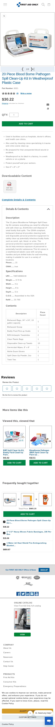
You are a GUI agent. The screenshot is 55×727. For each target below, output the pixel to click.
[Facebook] (18, 595)
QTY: (5, 114)
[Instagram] (32, 595)
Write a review (26, 93)
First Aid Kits (8, 677)
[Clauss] (37, 579)
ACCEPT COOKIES (27, 711)
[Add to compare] (48, 108)
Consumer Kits (9, 682)
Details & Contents (17, 209)
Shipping (5, 103)
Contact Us (8, 662)
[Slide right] (32, 69)
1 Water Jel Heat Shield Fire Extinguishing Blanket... (26, 544)
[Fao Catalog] (22, 629)
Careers (6, 652)
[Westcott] (26, 579)
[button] (5, 4)
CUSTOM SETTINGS (27, 717)
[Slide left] (23, 69)
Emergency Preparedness (14, 686)
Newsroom (8, 657)
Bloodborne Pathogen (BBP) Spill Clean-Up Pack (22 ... (39, 452)
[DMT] (28, 586)
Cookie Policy (8, 724)
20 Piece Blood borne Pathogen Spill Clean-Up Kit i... (29, 521)
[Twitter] (23, 595)
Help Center (8, 666)
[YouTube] (37, 595)
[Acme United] (17, 579)
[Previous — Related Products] (5, 441)
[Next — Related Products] (49, 441)
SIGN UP (44, 570)
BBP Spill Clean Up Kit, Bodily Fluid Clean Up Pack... (13, 452)
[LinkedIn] (28, 595)
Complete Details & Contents (19, 200)
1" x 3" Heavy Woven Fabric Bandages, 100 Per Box (29, 533)
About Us (7, 648)
